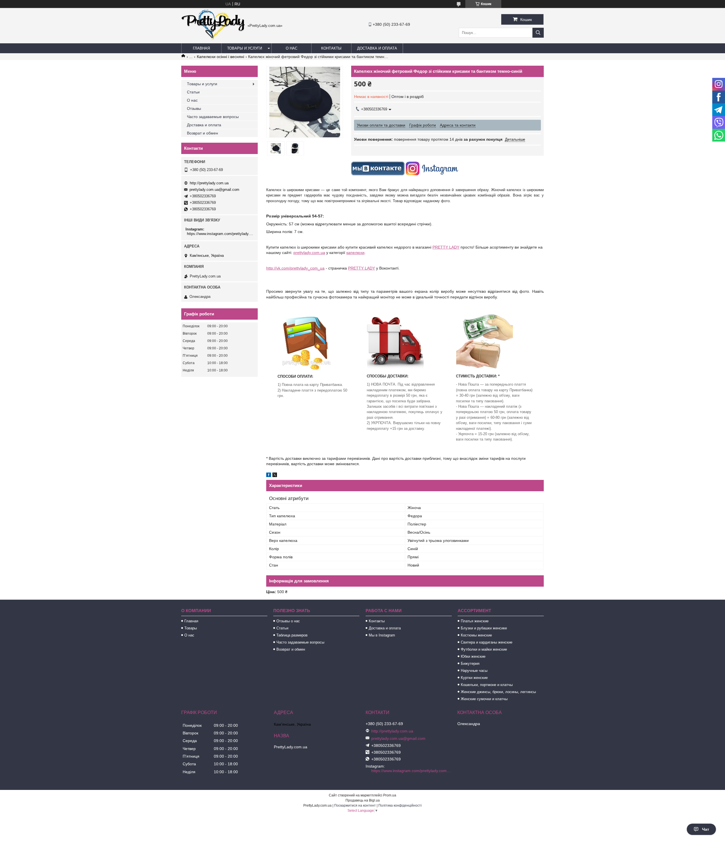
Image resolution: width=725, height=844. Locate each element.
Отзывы (194, 108)
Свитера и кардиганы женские (486, 642)
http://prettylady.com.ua (209, 183)
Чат (705, 829)
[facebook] (268, 475)
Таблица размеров (292, 635)
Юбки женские (473, 656)
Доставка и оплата (377, 48)
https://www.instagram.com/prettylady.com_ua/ (220, 234)
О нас (291, 48)
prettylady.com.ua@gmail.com (214, 189)
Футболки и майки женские (484, 649)
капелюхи (355, 252)
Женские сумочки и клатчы (484, 699)
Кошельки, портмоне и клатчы (487, 685)
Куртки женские (474, 678)
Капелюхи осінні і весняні (220, 56)
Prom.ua (389, 795)
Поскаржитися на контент (355, 805)
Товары (190, 628)
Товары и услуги (244, 48)
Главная (201, 48)
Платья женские (475, 621)
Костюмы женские (476, 635)
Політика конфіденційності (400, 805)
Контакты (331, 48)
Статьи (193, 92)
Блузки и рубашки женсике (484, 628)
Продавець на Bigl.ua (363, 800)
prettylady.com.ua (309, 252)
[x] (274, 475)
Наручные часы (474, 670)
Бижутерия (470, 663)
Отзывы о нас (288, 621)
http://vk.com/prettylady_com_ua (295, 268)
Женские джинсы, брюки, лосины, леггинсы (498, 692)
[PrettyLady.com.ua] (213, 39)
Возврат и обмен (202, 133)
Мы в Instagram (382, 635)
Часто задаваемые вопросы (213, 116)
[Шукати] (538, 33)
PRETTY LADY (445, 247)
